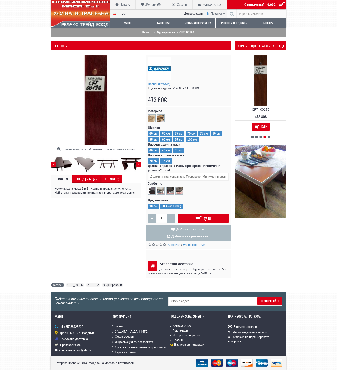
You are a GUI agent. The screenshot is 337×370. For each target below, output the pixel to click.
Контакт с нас (182, 326)
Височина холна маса (164, 144)
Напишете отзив (194, 245)
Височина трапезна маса (166, 155)
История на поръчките (188, 335)
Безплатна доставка (74, 339)
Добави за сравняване (189, 236)
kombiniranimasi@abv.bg (75, 350)
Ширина (154, 127)
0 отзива (174, 245)
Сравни (178, 340)
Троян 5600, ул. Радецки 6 (78, 332)
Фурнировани (112, 285)
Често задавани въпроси (250, 332)
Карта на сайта (125, 352)
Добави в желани (190, 229)
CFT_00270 (260, 109)
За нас (119, 326)
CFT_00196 (75, 285)
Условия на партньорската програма (248, 339)
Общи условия (125, 336)
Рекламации (181, 330)
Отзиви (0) (111, 179)
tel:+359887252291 (72, 326)
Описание (62, 179)
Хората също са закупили (256, 45)
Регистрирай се (269, 301)
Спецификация (86, 179)
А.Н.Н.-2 (93, 285)
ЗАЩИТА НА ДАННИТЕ (131, 331)
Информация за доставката (134, 342)
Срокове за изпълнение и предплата (140, 347)
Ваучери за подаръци (189, 344)
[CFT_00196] (96, 100)
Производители (70, 345)
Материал (155, 111)
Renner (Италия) (159, 84)
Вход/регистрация (245, 326)
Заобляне (155, 183)
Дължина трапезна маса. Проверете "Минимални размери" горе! (184, 168)
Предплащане (158, 200)
